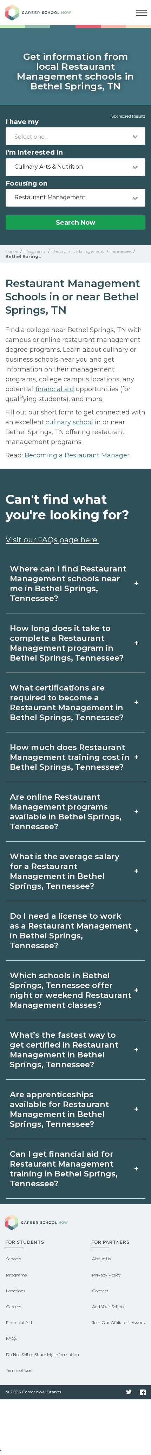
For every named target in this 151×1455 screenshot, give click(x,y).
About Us (101, 1258)
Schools (13, 1258)
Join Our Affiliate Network (118, 1322)
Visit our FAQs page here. (52, 539)
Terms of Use (18, 1370)
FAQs (11, 1338)
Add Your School (108, 1306)
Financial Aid (19, 1322)
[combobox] (75, 136)
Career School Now (44, 12)
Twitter (129, 1392)
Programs (16, 1275)
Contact (100, 1290)
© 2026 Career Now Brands (33, 1391)
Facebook (143, 1392)
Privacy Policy (106, 1275)
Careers (13, 1306)
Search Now (75, 222)
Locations (15, 1290)
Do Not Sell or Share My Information (42, 1354)
